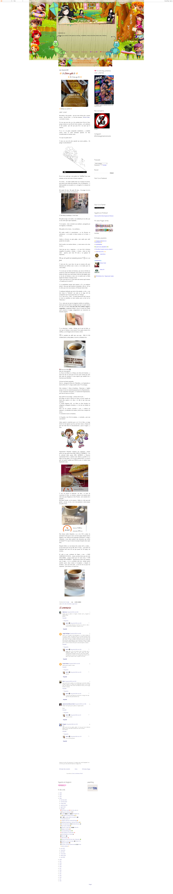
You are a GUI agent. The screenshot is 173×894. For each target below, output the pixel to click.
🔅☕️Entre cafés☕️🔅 (64, 846)
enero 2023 (63, 857)
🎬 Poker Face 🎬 (63, 836)
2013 (61, 875)
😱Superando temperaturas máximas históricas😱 (70, 822)
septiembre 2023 (64, 805)
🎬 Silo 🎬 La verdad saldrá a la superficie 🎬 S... (69, 817)
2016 (61, 870)
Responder (64, 618)
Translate (104, 165)
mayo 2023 (63, 850)
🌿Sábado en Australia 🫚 (65, 829)
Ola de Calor (86, 117)
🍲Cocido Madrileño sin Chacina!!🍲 (67, 834)
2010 (61, 881)
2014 (61, 873)
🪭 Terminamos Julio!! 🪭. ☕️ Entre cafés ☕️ (69, 810)
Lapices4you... (103, 254)
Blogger (90, 884)
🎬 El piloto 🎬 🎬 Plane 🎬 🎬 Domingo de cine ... (70, 813)
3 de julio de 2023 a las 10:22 (70, 681)
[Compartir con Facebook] (79, 602)
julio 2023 (63, 808)
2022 (61, 859)
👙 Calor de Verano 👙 (64, 837)
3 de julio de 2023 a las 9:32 (75, 623)
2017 (60, 868)
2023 (61, 798)
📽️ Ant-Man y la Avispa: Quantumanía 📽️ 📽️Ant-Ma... (70, 844)
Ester (64, 681)
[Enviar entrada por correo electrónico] (72, 602)
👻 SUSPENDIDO (98, 244)
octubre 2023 (63, 803)
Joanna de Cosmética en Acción (69, 704)
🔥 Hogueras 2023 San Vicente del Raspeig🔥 (69, 820)
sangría (73, 604)
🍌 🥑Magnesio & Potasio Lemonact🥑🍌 (68, 815)
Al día (61, 52)
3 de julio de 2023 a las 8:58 (72, 612)
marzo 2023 (63, 853)
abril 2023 (63, 852)
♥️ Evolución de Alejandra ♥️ (105, 52)
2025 (61, 795)
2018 (61, 866)
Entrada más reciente (64, 769)
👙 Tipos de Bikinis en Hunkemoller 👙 (67, 832)
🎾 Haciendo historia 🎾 (65, 819)
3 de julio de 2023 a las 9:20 (74, 663)
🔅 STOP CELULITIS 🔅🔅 (100, 251)
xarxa (76, 604)
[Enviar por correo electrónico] (75, 602)
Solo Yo (64, 602)
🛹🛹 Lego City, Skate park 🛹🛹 (66, 812)
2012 (61, 877)
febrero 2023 (63, 855)
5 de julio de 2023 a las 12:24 (72, 724)
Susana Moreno (66, 663)
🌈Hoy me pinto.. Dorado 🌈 (65, 825)
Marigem (64, 724)
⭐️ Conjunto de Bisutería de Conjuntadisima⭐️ (100, 241)
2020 (61, 863)
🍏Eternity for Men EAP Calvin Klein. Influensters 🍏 (70, 839)
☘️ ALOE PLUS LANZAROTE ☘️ (101, 246)
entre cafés (64, 604)
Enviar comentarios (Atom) (77, 773)
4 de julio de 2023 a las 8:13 (75, 693)
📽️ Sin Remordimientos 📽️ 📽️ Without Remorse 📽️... (70, 824)
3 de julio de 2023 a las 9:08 (75, 633)
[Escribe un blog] (76, 602)
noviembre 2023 (64, 801)
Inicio (76, 769)
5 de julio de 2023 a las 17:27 (75, 736)
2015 (61, 872)
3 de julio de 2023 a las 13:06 (80, 704)
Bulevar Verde (103, 263)
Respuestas (66, 620)
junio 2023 (63, 848)
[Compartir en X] (78, 602)
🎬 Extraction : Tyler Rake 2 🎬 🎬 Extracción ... (69, 827)
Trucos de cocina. (84, 52)
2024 (61, 796)
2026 (61, 793)
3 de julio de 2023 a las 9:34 (75, 672)
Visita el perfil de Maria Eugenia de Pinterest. (104, 215)
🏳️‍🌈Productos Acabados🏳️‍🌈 (65, 842)
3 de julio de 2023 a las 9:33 (75, 649)
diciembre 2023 (64, 800)
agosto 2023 (63, 807)
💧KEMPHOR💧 (97, 260)
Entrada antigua (86, 769)
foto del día (69, 604)
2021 (61, 861)
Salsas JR (102, 269)
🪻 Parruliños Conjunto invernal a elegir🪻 (103, 249)
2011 (60, 879)
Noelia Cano (65, 612)
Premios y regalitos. (74, 52)
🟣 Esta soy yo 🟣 (93, 52)
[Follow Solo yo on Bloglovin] (62, 786)
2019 (61, 865)
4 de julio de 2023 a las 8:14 (75, 715)
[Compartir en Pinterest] (80, 602)
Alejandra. (66, 52)
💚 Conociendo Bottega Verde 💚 (66, 831)
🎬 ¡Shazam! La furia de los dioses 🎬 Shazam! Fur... (70, 841)
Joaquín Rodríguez (66, 633)
